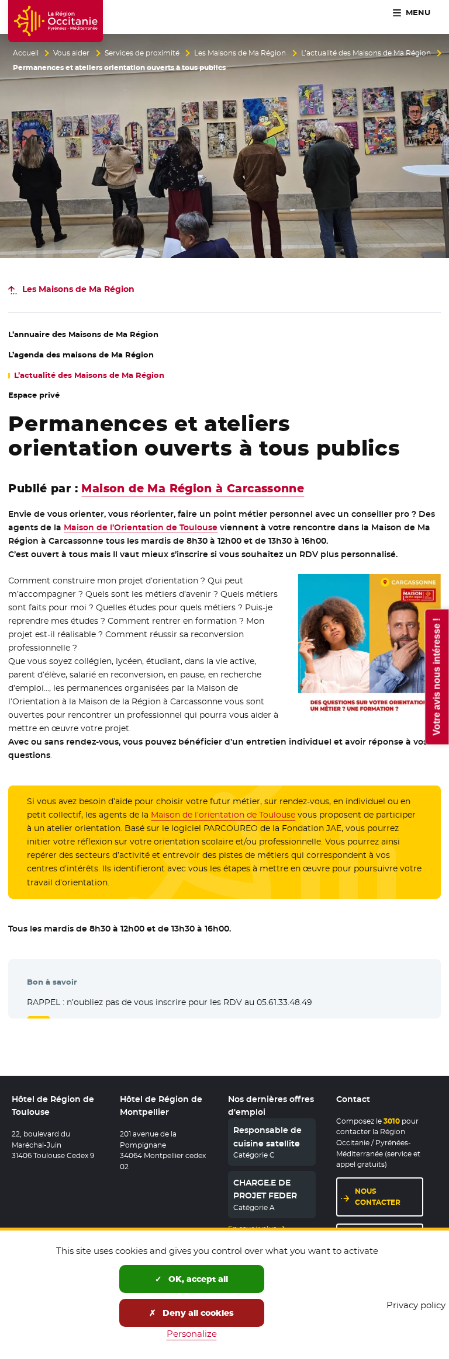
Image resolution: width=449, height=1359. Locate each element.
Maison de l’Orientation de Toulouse (140, 527)
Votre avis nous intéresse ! (436, 676)
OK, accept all (197, 1279)
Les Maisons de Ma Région (240, 53)
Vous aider (71, 53)
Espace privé (34, 395)
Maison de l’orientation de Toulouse (223, 814)
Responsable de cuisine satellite (267, 1136)
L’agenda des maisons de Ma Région (81, 354)
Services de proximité (142, 53)
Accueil (26, 53)
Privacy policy (415, 1305)
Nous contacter (377, 1197)
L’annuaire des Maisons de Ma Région (83, 334)
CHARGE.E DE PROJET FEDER (265, 1189)
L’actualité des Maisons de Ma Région (366, 53)
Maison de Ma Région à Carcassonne (192, 488)
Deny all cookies (197, 1313)
